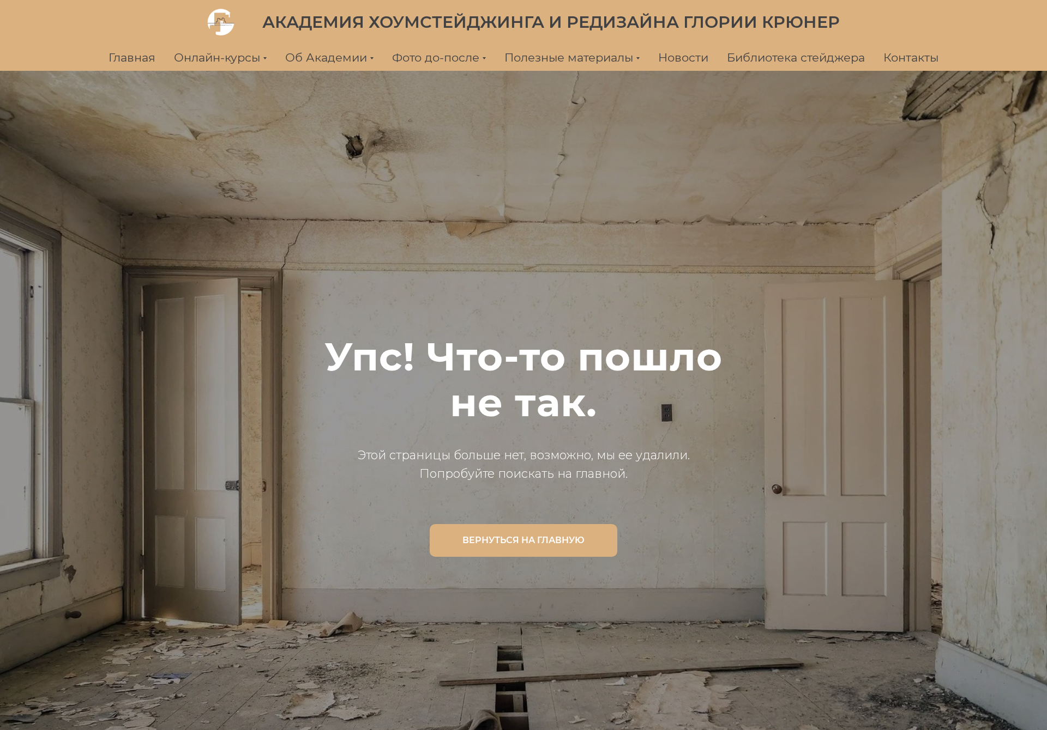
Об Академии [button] (326, 57)
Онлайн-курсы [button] (217, 57)
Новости (683, 57)
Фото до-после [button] (435, 57)
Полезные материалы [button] (568, 57)
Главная (132, 57)
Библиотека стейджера (796, 57)
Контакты (910, 57)
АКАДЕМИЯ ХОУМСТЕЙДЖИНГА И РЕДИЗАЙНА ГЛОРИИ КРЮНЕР (551, 22)
